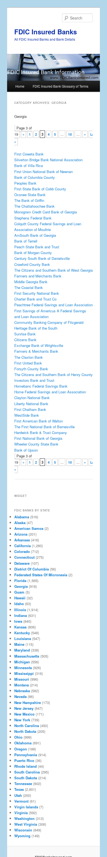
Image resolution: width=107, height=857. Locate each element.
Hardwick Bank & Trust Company (40, 432)
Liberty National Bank (31, 403)
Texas (19, 789)
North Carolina (26, 725)
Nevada (20, 696)
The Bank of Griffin (29, 200)
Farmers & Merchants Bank (36, 351)
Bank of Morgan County (33, 252)
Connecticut (24, 557)
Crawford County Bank (32, 264)
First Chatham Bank (30, 409)
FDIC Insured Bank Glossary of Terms (60, 86)
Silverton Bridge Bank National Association (48, 159)
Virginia (21, 812)
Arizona (20, 534)
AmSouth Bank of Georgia (35, 235)
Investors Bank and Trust (34, 380)
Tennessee (23, 783)
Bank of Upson (26, 450)
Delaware (22, 563)
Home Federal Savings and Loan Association (50, 391)
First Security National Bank (36, 293)
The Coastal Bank (28, 287)
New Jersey (23, 708)
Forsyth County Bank (31, 368)
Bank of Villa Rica (28, 165)
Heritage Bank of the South (35, 328)
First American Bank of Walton (38, 421)
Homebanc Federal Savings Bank (40, 386)
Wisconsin (23, 830)
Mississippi (24, 673)
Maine (19, 644)
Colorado (22, 551)
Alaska (20, 522)
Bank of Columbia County (34, 177)
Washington (24, 818)
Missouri (21, 679)
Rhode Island (25, 766)
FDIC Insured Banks (45, 31)
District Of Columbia (31, 569)
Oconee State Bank (30, 194)
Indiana (20, 615)
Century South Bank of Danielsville (42, 258)
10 (70, 134)
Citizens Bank (25, 339)
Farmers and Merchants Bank (37, 276)
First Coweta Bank (29, 154)
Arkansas (22, 539)
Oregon (20, 749)
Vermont (21, 801)
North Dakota (25, 731)
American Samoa (28, 528)
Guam (19, 592)
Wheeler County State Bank (36, 444)
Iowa (18, 621)
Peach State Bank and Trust (36, 246)
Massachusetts (26, 656)
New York (22, 719)
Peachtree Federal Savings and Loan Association (53, 304)
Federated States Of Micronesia (40, 574)
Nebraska (22, 690)
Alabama (21, 516)
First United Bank (28, 363)
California (22, 545)
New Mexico (24, 714)
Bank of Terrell (25, 241)
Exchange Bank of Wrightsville (38, 345)
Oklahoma (23, 742)
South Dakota (25, 777)
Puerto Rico (24, 760)
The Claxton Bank (28, 357)
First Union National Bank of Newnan (43, 171)
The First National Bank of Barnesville (44, 426)
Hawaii (20, 597)
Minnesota (23, 667)
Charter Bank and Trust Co (35, 299)
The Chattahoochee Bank (34, 206)
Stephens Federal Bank (33, 218)
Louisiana (22, 638)
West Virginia (25, 824)
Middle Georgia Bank (30, 281)
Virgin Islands (26, 806)
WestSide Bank (26, 415)
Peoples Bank (25, 183)
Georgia (21, 586)
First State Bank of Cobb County (40, 188)
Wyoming (22, 835)
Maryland (22, 650)
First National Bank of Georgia (38, 438)
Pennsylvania (25, 754)
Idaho (19, 603)
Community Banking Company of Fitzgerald (48, 322)
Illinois (20, 609)
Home (19, 86)
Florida (20, 580)
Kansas (20, 627)
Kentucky (22, 632)
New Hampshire (27, 702)
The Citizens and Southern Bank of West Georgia (53, 270)
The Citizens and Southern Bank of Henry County (53, 374)
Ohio (18, 737)
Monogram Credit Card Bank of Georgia (45, 212)
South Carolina (27, 772)
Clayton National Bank (32, 397)
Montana (21, 685)
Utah (18, 795)
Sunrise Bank (25, 333)
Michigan (22, 661)
